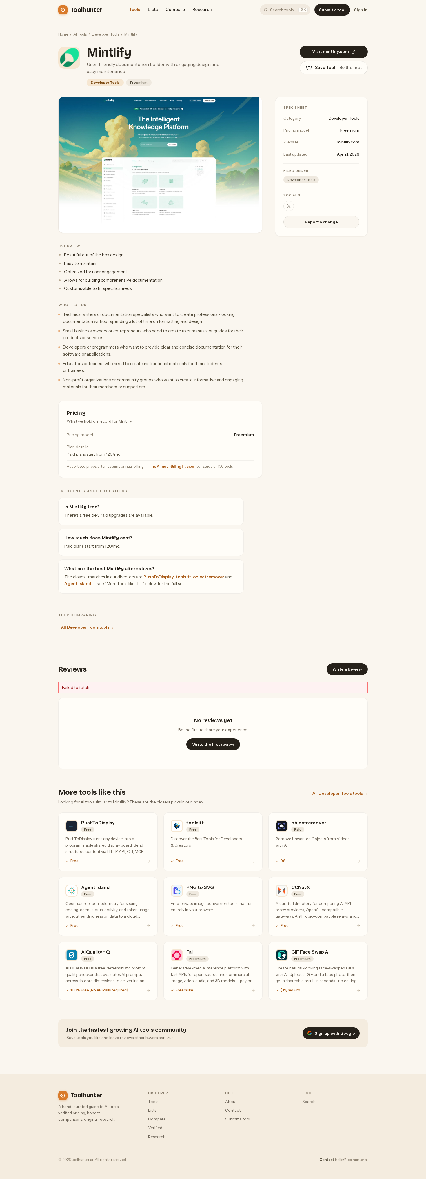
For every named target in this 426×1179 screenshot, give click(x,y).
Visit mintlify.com (330, 51)
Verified (155, 1127)
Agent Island (77, 583)
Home (63, 34)
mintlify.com (348, 142)
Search (309, 1101)
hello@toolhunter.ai (351, 1160)
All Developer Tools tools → (87, 627)
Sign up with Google (335, 1033)
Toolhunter (86, 10)
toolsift (183, 577)
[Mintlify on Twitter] (288, 206)
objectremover (208, 577)
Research (202, 9)
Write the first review (213, 744)
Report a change (321, 222)
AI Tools (80, 34)
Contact (233, 1110)
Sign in (361, 10)
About (231, 1101)
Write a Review (347, 669)
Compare (175, 9)
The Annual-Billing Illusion (172, 466)
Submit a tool (332, 10)
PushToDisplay (158, 577)
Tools (134, 9)
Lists (153, 9)
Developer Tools (105, 34)
